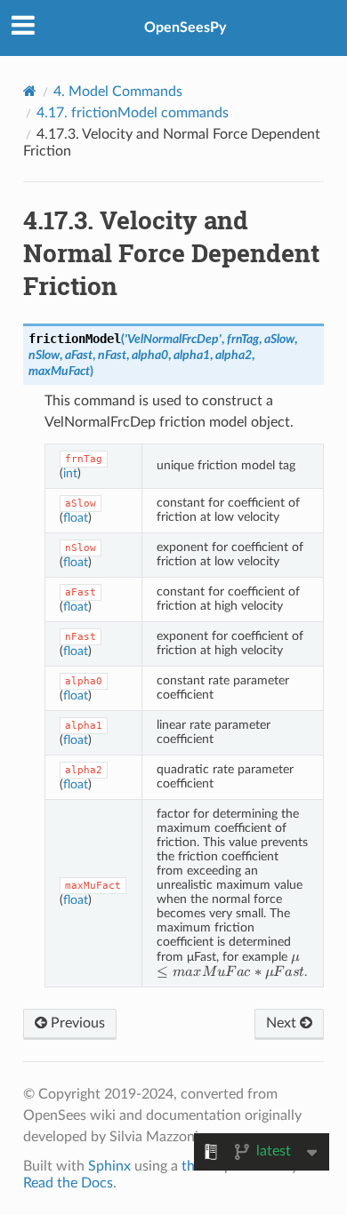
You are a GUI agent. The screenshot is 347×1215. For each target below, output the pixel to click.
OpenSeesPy (185, 27)
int (70, 473)
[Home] (29, 91)
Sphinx (109, 1166)
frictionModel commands (132, 113)
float (75, 517)
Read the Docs (68, 1183)
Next (283, 1023)
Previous (76, 1023)
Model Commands (117, 91)
